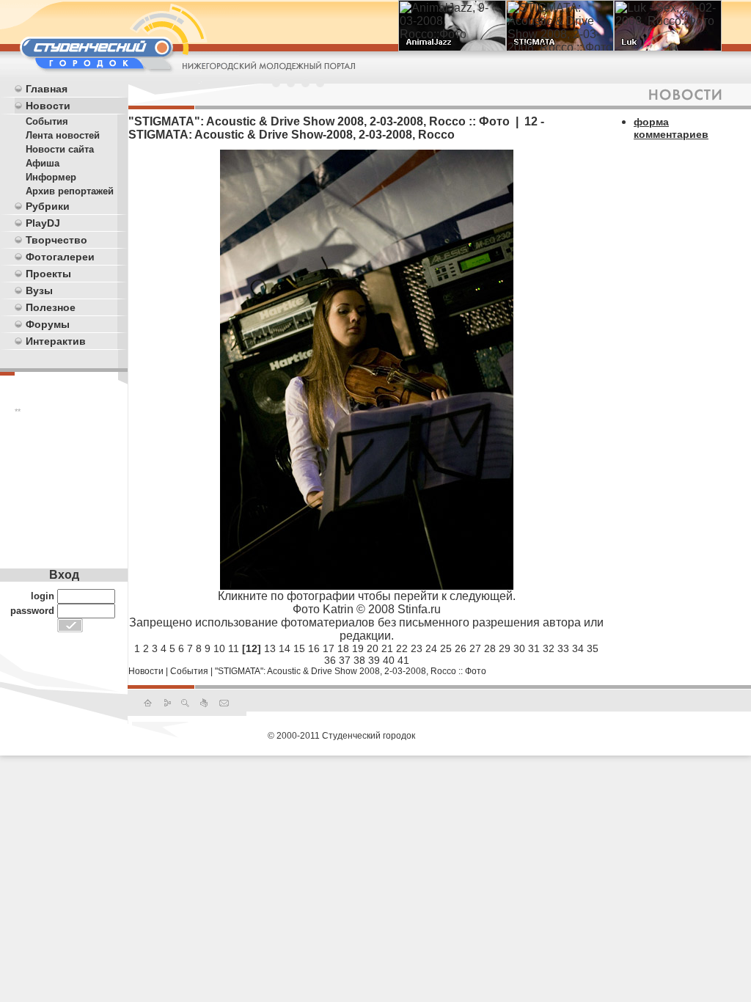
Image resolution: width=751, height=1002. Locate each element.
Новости (48, 105)
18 (343, 648)
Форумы (48, 324)
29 (504, 648)
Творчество (56, 240)
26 (460, 648)
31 (534, 648)
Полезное (51, 307)
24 (431, 648)
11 (233, 648)
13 (270, 648)
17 (328, 648)
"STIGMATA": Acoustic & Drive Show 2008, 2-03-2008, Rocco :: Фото (350, 671)
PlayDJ (43, 223)
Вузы (39, 290)
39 (374, 660)
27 (475, 648)
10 (219, 648)
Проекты (48, 273)
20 (372, 648)
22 (402, 648)
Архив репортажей (70, 191)
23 (416, 648)
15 (299, 648)
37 (345, 660)
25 (446, 648)
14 (284, 648)
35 (592, 648)
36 (330, 660)
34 (578, 648)
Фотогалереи (60, 257)
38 (359, 660)
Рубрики (48, 206)
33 (563, 648)
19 (358, 648)
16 (314, 648)
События (47, 121)
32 (548, 648)
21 (387, 648)
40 (389, 660)
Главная (46, 89)
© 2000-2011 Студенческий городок (341, 736)
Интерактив (56, 341)
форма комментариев (671, 128)
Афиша (42, 163)
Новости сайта (60, 149)
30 (519, 648)
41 (403, 660)
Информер (51, 177)
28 (490, 648)
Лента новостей (63, 135)
